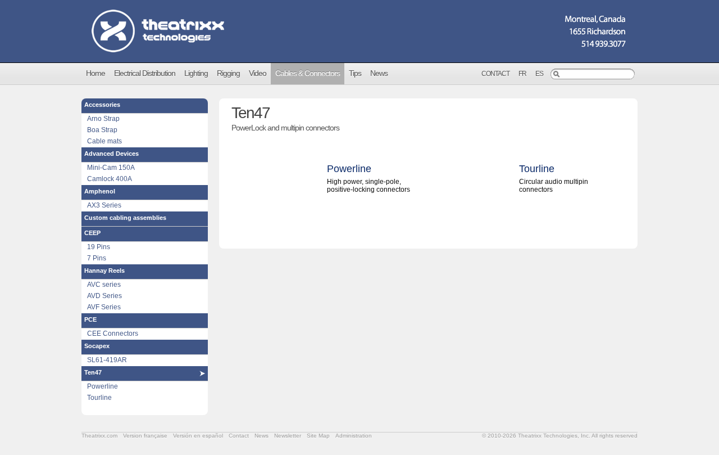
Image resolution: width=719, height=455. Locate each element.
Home (95, 73)
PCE (90, 319)
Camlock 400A (109, 179)
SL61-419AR (107, 360)
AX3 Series (104, 205)
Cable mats (104, 141)
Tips (355, 73)
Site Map (318, 436)
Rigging (228, 73)
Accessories (102, 104)
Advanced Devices (111, 153)
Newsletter (287, 436)
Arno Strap (103, 119)
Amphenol (99, 191)
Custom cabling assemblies (125, 217)
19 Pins (98, 247)
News (379, 73)
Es (539, 74)
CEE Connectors (112, 333)
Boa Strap (102, 130)
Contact (495, 74)
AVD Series (104, 296)
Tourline (99, 398)
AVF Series (104, 307)
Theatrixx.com (99, 436)
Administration (353, 436)
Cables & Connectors (307, 73)
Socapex (97, 346)
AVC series (104, 285)
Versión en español (198, 436)
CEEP (92, 232)
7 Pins (96, 258)
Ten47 (93, 372)
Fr (522, 74)
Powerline (102, 386)
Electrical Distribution (144, 73)
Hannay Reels (104, 270)
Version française (145, 436)
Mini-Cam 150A (111, 168)
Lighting (196, 73)
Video (257, 73)
